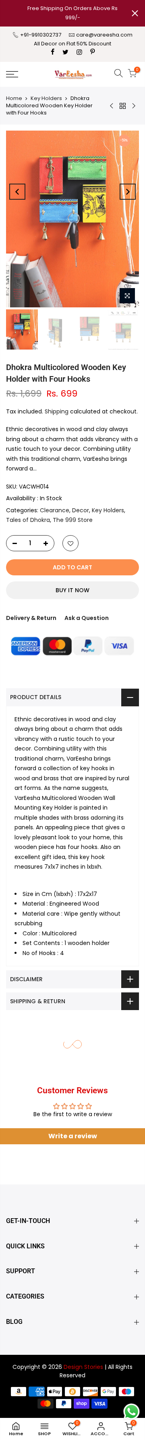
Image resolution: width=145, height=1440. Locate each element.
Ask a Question (86, 618)
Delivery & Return (31, 618)
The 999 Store (73, 520)
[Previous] (17, 192)
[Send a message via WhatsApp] (131, 1411)
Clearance (54, 510)
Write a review (72, 1136)
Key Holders (46, 98)
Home (14, 98)
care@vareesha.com (104, 35)
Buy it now (72, 590)
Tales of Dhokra (28, 520)
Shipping (56, 411)
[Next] (128, 192)
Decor (80, 510)
